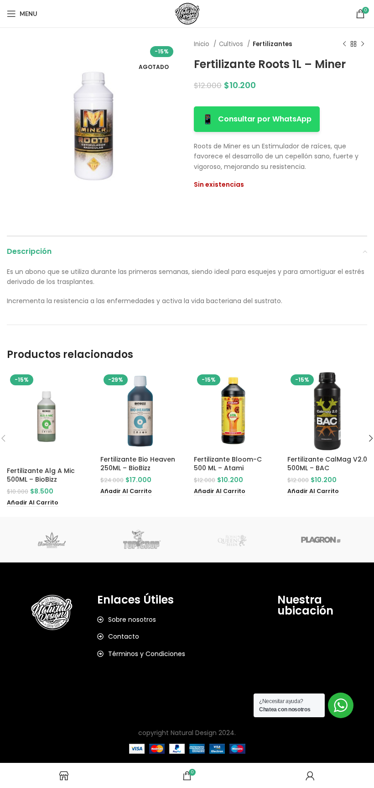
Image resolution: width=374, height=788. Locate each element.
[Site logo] (187, 13)
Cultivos (232, 44)
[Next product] (362, 44)
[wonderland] (52, 539)
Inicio (202, 44)
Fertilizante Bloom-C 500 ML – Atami (228, 464)
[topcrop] (142, 539)
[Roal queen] (232, 539)
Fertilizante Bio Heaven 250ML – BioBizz (137, 464)
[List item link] (142, 620)
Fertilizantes (272, 44)
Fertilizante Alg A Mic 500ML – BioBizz (41, 475)
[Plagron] (322, 539)
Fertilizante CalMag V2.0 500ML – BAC (327, 464)
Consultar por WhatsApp (257, 119)
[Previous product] (344, 44)
